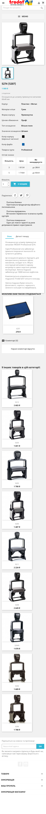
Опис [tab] (9, 236)
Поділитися (15, 195)
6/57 (18, 328)
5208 (17, 605)
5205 (17, 483)
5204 (17, 686)
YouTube (25, 764)
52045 (17, 645)
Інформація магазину (13, 792)
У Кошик (20, 184)
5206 (17, 726)
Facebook (20, 764)
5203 (17, 443)
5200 (17, 524)
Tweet (21, 195)
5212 (17, 402)
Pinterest (27, 195)
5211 (17, 564)
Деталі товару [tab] (22, 236)
